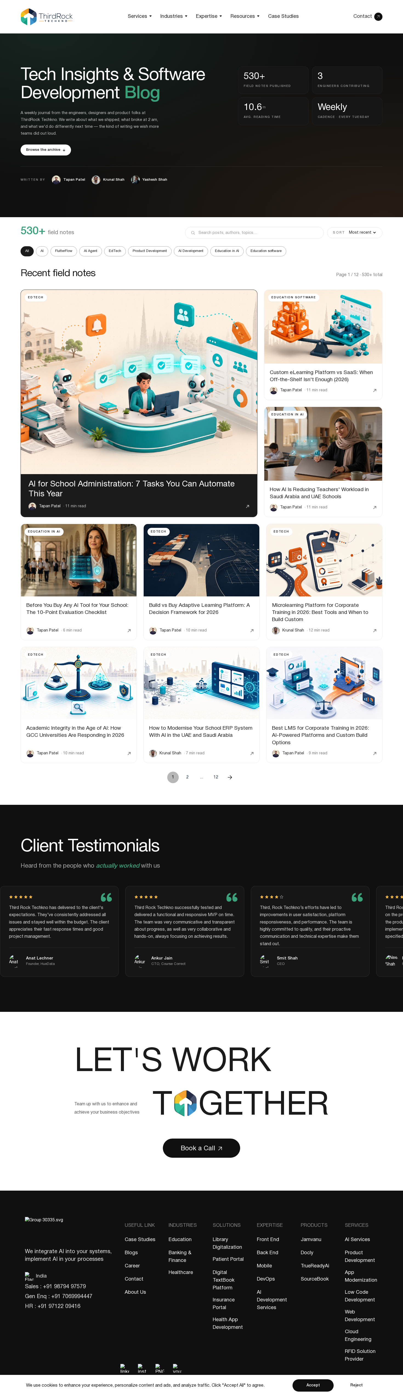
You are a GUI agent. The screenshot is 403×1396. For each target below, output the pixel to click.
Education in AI (227, 251)
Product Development (150, 251)
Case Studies (140, 1240)
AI (42, 251)
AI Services (357, 1240)
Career (132, 1266)
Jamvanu (311, 1240)
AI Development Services (272, 1300)
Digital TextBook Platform (223, 1280)
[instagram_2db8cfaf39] (142, 1368)
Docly (307, 1253)
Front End (268, 1240)
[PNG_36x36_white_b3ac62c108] (159, 1368)
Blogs (131, 1253)
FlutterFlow (63, 251)
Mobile (264, 1266)
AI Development (190, 251)
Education (180, 1240)
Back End (267, 1253)
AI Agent (90, 251)
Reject (356, 1385)
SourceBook (315, 1279)
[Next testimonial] (369, 864)
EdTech (115, 251)
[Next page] (230, 777)
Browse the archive (43, 149)
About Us (135, 1292)
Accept (313, 1385)
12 (215, 777)
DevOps (266, 1279)
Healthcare (181, 1272)
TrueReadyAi (315, 1266)
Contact (134, 1279)
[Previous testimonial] (340, 864)
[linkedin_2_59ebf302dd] (124, 1368)
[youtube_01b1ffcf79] (177, 1368)
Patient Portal (228, 1259)
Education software (266, 251)
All (27, 251)
